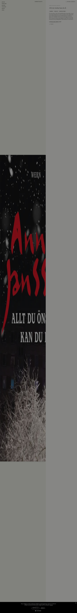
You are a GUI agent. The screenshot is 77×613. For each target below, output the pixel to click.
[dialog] (38, 306)
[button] (38, 610)
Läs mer (51, 604)
